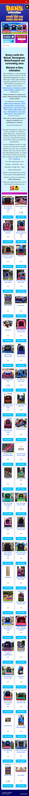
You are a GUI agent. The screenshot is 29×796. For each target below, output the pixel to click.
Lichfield (17, 90)
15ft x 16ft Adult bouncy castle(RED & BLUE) (21, 628)
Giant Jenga (8, 577)
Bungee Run (21, 305)
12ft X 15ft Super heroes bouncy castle (8, 702)
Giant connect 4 (8, 305)
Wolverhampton (8, 88)
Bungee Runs (8, 113)
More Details (8, 217)
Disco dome (21, 256)
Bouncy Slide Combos (15, 109)
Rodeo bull (21, 651)
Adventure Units (8, 107)
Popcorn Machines (14, 103)
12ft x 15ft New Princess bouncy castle (8, 430)
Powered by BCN (23, 793)
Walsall (8, 86)
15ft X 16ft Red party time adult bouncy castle (8, 406)
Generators (8, 330)
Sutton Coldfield (9, 90)
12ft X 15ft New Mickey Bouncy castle (8, 554)
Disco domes (18, 113)
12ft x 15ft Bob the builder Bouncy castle (8, 628)
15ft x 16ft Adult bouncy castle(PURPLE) (8, 653)
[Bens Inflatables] (14, 9)
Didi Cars (7, 478)
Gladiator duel (8, 775)
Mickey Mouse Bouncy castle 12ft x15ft (21, 233)
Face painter (18, 107)
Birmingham (17, 88)
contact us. (16, 159)
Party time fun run (21, 429)
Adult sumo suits (8, 602)
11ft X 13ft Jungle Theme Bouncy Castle (8, 505)
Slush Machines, (12, 111)
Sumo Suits (21, 111)
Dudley (24, 88)
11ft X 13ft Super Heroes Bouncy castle (8, 208)
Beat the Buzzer (8, 725)
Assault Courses (19, 105)
